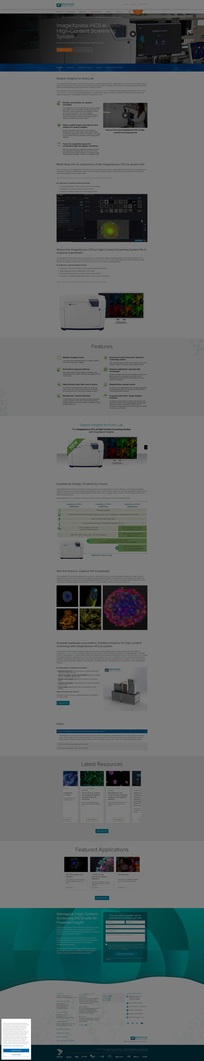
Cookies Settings (16, 1054)
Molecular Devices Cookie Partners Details (13, 1045)
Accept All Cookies (16, 1050)
